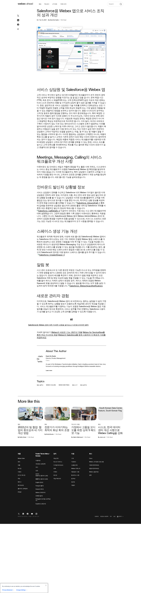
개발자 (73, 485)
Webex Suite (21, 458)
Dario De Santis (54, 20)
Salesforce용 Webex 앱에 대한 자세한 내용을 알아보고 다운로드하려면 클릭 (58, 325)
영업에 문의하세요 (94, 468)
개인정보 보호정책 (40, 464)
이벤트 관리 (63, 4)
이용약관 (38, 460)
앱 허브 (73, 478)
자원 (72, 454)
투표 (19, 478)
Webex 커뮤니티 (75, 468)
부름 (19, 465)
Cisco (90, 458)
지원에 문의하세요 (94, 465)
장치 (54, 454)
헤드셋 (55, 475)
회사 (90, 454)
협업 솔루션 (40, 385)
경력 (90, 475)
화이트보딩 (21, 485)
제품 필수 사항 (75, 471)
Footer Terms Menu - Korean (43, 455)
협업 (40, 4)
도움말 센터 (74, 465)
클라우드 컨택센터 (23, 488)
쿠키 (37, 467)
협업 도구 (74, 385)
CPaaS (19, 492)
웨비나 (19, 482)
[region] (24, 588)
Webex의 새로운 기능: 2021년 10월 (66, 332)
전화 (54, 468)
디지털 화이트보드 (58, 465)
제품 (19, 454)
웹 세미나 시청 (75, 475)
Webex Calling (51, 385)
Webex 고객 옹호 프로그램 (96, 461)
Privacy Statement (7, 590)
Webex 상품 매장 (93, 471)
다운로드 (73, 461)
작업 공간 (46, 4)
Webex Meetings (64, 385)
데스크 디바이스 (57, 461)
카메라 (55, 471)
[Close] (46, 585)
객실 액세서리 (57, 478)
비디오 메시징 (21, 475)
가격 (72, 458)
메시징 (19, 468)
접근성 (73, 482)
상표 (37, 470)
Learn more (49, 370)
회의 (19, 461)
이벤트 (19, 471)
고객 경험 (54, 4)
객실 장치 (56, 458)
